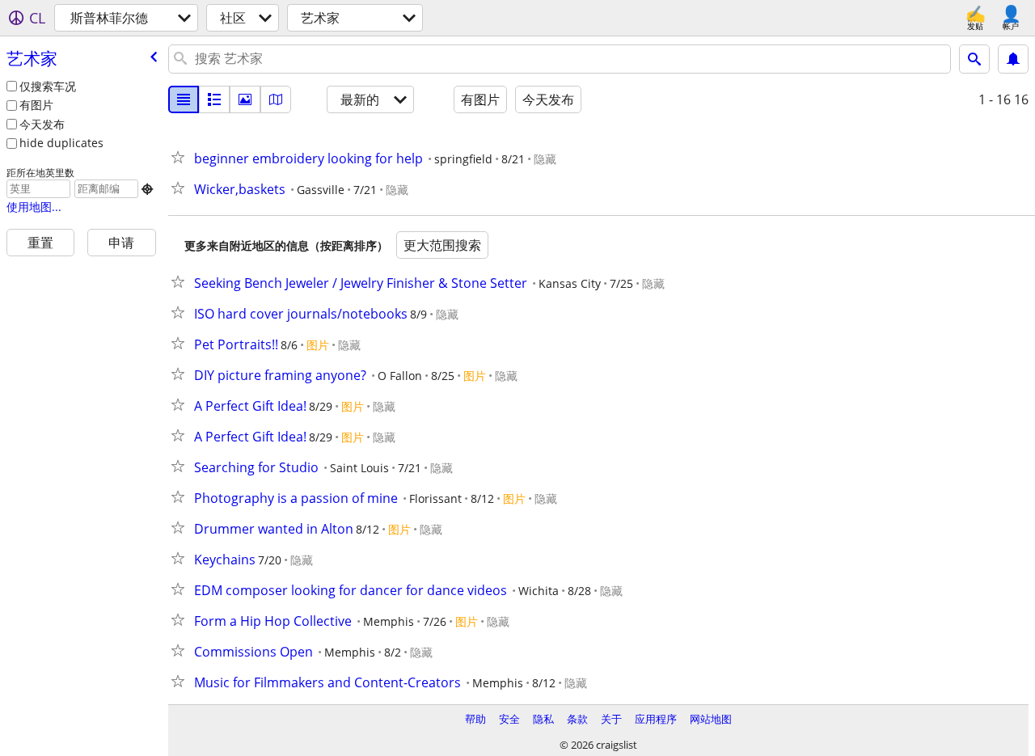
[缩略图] (214, 99)
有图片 (36, 104)
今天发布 (42, 124)
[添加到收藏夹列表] (181, 157)
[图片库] (245, 99)
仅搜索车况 (47, 86)
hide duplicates (61, 142)
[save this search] (1013, 59)
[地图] (275, 99)
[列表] (183, 99)
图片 (317, 345)
